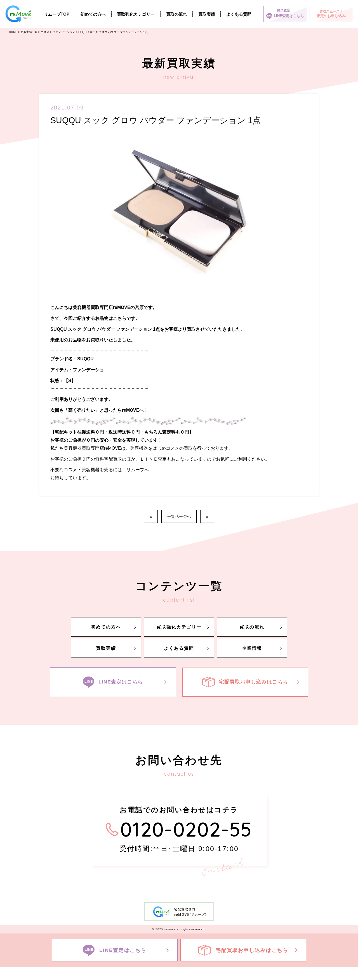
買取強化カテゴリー (136, 14)
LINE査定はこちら (120, 682)
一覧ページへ (179, 516)
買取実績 (206, 14)
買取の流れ (176, 14)
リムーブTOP (56, 14)
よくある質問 (238, 14)
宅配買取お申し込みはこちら (253, 682)
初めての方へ (93, 14)
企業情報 (252, 648)
